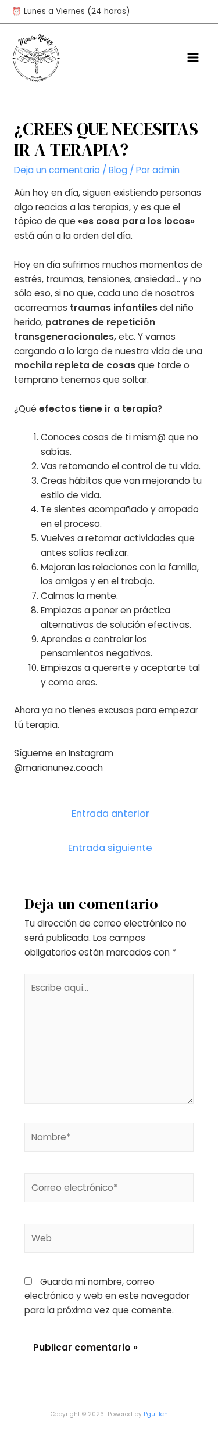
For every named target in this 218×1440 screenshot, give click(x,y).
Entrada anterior (110, 813)
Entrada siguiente (110, 847)
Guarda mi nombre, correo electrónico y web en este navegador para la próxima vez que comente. (107, 1296)
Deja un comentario (57, 170)
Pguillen (156, 1414)
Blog (118, 170)
